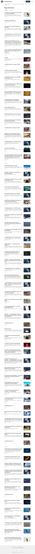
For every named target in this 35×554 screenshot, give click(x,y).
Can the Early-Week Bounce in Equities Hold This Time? (13, 215)
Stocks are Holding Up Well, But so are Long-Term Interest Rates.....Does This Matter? (13, 92)
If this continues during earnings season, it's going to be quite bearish (13, 400)
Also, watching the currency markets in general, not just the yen (13, 150)
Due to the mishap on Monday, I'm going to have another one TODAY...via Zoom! (13, 239)
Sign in (32, 1)
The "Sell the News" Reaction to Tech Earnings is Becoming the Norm (13, 398)
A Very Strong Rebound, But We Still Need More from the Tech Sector (13, 120)
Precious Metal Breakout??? (10, 107)
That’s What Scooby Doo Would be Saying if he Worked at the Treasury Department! (14, 59)
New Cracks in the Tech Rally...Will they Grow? (12, 501)
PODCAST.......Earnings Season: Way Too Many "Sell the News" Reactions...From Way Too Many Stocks (13, 315)
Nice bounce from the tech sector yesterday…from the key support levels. (13, 254)
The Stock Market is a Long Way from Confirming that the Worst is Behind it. (12, 100)
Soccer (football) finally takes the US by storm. (11, 428)
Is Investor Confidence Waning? (11, 70)
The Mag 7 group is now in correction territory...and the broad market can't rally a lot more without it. (13, 489)
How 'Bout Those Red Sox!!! (10, 148)
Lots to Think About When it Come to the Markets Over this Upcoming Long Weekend (13, 538)
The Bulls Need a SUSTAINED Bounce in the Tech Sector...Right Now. (13, 292)
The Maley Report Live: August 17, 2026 (12, 64)
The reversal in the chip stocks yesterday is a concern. (12, 79)
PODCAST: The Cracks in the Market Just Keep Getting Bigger (13, 173)
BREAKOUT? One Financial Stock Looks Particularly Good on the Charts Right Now (13, 134)
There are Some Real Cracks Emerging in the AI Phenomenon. (14, 465)
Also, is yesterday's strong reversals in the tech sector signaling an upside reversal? (12, 451)
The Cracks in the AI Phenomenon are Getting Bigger (13, 300)
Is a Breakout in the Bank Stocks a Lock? (12, 456)
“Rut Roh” (6, 57)
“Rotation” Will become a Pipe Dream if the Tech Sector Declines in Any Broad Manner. (13, 464)
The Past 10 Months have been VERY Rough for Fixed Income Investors (13, 84)
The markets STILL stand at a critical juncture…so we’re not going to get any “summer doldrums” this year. (13, 143)
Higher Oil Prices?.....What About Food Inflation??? (12, 244)
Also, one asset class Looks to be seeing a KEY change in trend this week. (13, 393)
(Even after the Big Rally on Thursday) (10, 174)
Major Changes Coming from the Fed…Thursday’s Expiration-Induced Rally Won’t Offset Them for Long (13, 530)
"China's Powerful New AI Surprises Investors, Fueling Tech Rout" (13, 309)
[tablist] (9, 10)
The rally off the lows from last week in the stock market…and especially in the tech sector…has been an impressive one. (14, 136)
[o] (27, 66)
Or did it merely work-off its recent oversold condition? (13, 115)
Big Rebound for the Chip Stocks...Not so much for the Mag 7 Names (13, 487)
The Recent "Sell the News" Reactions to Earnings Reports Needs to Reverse (12, 252)
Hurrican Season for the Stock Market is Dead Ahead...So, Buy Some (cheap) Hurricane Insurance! (13, 50)
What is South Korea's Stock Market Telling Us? (13, 412)
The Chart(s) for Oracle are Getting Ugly (12, 343)
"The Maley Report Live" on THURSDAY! (12, 268)
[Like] (5, 130)
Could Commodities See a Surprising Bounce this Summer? (13, 427)
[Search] (22, 1)
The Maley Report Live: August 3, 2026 (12, 127)
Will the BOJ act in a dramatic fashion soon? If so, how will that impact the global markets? (13, 449)
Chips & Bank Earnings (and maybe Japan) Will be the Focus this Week (13, 368)
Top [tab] (8, 10)
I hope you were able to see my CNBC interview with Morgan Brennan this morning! (13, 421)
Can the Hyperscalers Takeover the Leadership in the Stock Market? (11, 383)
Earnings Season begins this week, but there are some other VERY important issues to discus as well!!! (13, 362)
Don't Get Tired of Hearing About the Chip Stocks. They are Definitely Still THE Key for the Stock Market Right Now (13, 351)
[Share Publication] (24, 1)
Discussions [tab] (11, 10)
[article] (17, 15)
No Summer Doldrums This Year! (11, 165)
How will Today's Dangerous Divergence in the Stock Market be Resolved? (13, 201)
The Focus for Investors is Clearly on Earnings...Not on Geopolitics (12, 391)
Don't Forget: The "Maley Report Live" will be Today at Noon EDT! (13, 94)
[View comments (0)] (11, 492)
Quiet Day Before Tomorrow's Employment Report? (13, 434)
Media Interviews (8, 328)
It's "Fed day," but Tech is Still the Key (12, 186)
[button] (5, 4)
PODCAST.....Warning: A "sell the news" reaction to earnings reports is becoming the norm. (13, 260)
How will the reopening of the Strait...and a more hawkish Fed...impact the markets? (13, 540)
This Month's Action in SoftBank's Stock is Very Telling (13, 479)
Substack (13, 552)
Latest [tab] (6, 10)
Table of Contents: (7, 53)
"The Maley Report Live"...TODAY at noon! (13, 34)
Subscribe (28, 1)
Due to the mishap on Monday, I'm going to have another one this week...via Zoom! (13, 270)
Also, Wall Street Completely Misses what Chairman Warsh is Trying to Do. (13, 158)
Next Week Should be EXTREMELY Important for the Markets (13, 230)
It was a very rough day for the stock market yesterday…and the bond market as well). (13, 232)
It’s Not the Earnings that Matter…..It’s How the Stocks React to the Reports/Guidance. (14, 376)
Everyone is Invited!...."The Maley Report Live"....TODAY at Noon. (12, 516)
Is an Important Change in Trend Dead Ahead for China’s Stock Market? (13, 13)
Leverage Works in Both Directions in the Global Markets (13, 509)
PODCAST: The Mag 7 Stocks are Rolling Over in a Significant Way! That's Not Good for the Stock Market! (13, 471)
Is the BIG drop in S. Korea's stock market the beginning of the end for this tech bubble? (13, 511)
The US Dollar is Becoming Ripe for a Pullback (13, 522)
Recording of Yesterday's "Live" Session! (12, 193)
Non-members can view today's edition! (10, 518)
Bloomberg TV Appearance (10, 20)
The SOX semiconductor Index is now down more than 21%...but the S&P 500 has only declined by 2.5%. (13, 203)
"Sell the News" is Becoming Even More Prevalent (12, 336)
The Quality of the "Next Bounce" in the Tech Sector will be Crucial (13, 180)
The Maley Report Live (9, 322)
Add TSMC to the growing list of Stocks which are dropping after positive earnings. (13, 338)
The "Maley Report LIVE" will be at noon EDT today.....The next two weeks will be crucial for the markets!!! (13, 284)
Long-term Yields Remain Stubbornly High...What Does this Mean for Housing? (13, 276)
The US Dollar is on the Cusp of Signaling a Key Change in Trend (13, 78)
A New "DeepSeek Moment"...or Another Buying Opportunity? (12, 307)
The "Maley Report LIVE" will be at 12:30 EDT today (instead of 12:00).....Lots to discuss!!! (13, 419)
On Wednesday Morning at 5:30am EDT (10, 21)
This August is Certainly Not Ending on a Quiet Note (12, 27)
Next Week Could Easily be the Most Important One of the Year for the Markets (13, 223)
